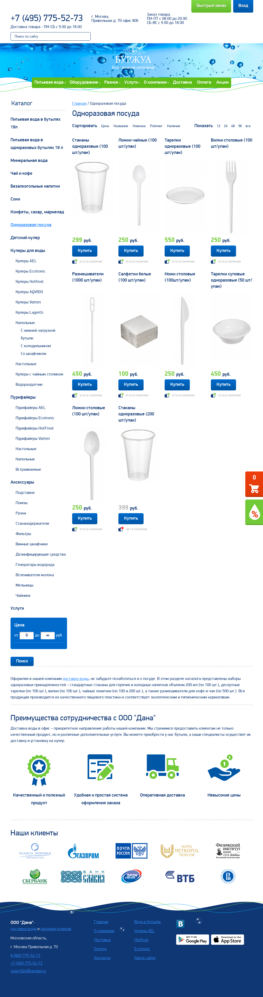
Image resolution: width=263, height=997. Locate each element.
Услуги (131, 82)
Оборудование (84, 82)
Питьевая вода (48, 82)
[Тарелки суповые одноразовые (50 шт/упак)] (231, 331)
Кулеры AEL (26, 261)
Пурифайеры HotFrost (35, 428)
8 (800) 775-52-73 (25, 956)
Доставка (182, 82)
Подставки (25, 493)
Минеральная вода (29, 161)
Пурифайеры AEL (31, 408)
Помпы (21, 503)
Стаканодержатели (32, 524)
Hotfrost (141, 940)
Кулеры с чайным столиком (39, 374)
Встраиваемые (28, 470)
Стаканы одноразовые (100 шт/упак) (90, 146)
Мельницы (24, 585)
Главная (79, 104)
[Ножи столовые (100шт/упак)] (185, 331)
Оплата (204, 82)
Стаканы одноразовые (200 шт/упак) (136, 414)
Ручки (21, 513)
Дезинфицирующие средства (41, 555)
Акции (222, 82)
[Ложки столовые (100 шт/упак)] (93, 465)
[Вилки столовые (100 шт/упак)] (231, 197)
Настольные (26, 364)
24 (226, 126)
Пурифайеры (23, 397)
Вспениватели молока (35, 575)
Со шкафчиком (33, 354)
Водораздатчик (29, 385)
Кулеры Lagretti (29, 313)
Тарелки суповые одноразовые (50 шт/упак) (231, 280)
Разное (111, 82)
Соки (15, 199)
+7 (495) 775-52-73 (47, 18)
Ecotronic (142, 949)
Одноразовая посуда (31, 225)
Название (121, 126)
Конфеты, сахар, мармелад (37, 212)
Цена (105, 126)
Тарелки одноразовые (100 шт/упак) (182, 146)
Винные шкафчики (32, 544)
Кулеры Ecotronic (30, 271)
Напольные (25, 323)
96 (240, 126)
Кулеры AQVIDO (29, 292)
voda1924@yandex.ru (28, 971)
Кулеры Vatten (28, 302)
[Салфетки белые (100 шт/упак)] (139, 331)
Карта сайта (144, 958)
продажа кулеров (56, 929)
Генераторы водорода (35, 565)
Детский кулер (25, 238)
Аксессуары (22, 482)
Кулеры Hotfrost (30, 282)
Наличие (173, 126)
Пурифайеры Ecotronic (35, 418)
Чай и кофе (21, 173)
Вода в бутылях (147, 922)
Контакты (102, 958)
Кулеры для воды (28, 251)
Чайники (23, 596)
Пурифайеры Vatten (33, 439)
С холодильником (36, 346)
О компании (155, 82)
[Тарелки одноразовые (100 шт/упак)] (185, 197)
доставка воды (23, 929)
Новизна (139, 126)
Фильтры (23, 534)
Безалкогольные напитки (35, 186)
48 (233, 126)
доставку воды (76, 679)
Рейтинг (156, 126)
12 (218, 126)
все (248, 126)
